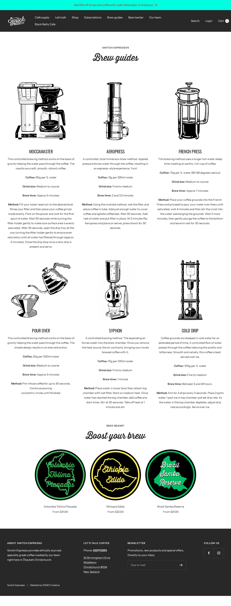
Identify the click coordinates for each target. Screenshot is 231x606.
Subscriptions (92, 17)
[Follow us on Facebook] (209, 553)
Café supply (42, 17)
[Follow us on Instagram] (219, 553)
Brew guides (115, 17)
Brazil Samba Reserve (170, 506)
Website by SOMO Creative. (45, 585)
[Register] (181, 565)
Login (208, 21)
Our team (155, 17)
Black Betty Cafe (45, 24)
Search (195, 21)
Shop (75, 17)
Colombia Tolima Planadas (60, 506)
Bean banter (135, 17)
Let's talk (60, 17)
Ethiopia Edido (115, 506)
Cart (223, 21)
